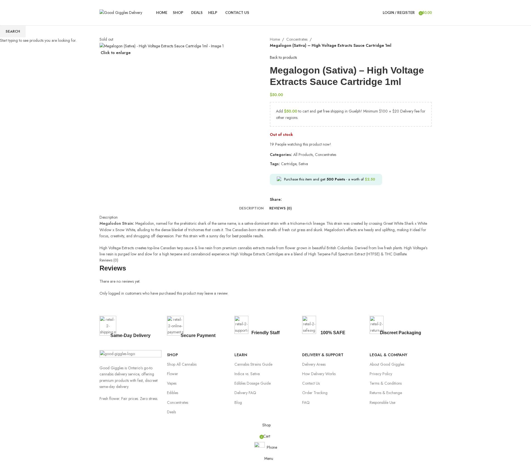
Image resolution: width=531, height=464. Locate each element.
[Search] (377, 12)
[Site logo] (121, 12)
